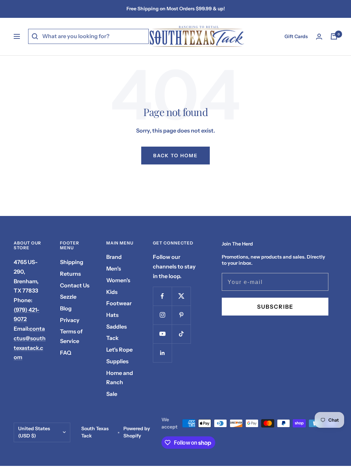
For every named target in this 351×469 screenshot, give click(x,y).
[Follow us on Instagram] (162, 315)
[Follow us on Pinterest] (181, 315)
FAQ (65, 352)
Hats (112, 314)
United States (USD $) (34, 432)
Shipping (71, 262)
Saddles (116, 326)
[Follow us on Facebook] (162, 296)
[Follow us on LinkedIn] (162, 352)
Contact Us (74, 285)
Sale (111, 393)
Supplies (117, 361)
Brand (114, 256)
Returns (70, 273)
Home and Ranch (119, 377)
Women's (118, 280)
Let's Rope (119, 349)
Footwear (119, 303)
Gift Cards (296, 36)
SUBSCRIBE (275, 306)
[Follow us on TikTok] (181, 333)
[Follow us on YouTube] (162, 333)
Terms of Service (71, 336)
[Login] (319, 36)
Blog (66, 308)
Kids (112, 291)
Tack (112, 337)
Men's (113, 268)
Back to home (175, 155)
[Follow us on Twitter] (181, 296)
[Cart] (333, 36)
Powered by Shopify (136, 432)
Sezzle (68, 296)
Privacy (70, 320)
